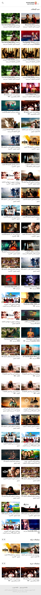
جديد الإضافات (35, 9)
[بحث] (3, 3)
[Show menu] (38, 4)
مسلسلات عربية (35, 563)
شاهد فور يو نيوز (23, 587)
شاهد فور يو (15, 587)
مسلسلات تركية (35, 539)
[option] (30, 552)
